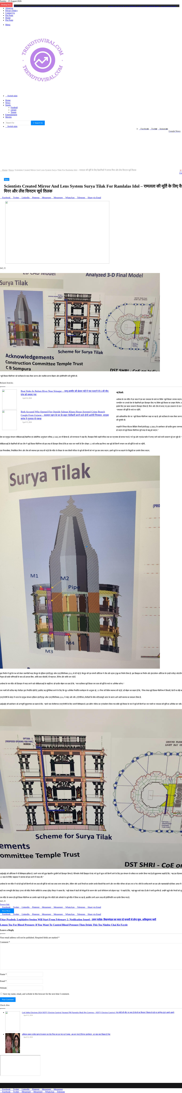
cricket (13, 110)
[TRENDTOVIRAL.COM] (42, 91)
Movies (8, 117)
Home (8, 18)
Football (14, 107)
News (7, 103)
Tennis (13, 112)
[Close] (180, 170)
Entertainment (11, 115)
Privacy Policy (11, 10)
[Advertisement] (84, 149)
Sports (8, 105)
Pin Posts (9, 15)
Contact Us (10, 13)
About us (9, 8)
